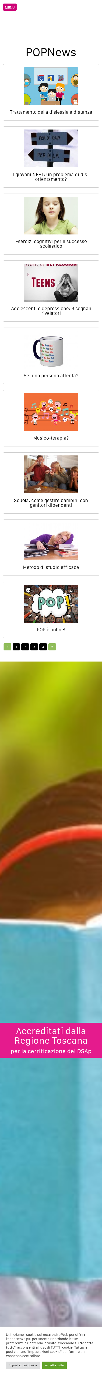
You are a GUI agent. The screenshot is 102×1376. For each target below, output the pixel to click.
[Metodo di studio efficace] (51, 541)
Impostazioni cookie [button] (23, 1365)
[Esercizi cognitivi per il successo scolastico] (51, 215)
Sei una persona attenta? (51, 375)
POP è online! (51, 629)
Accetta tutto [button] (54, 1365)
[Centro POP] (51, 20)
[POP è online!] (51, 604)
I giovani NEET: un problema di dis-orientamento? (51, 177)
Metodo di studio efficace (51, 567)
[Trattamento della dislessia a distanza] (51, 86)
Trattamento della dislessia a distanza (51, 112)
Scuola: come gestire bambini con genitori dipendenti (51, 503)
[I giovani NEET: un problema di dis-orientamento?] (51, 148)
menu (10, 7)
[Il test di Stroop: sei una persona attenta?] (51, 350)
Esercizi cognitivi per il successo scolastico (51, 243)
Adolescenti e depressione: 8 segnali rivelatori (51, 311)
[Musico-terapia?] (51, 412)
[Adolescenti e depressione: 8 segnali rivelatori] (51, 283)
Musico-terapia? (51, 438)
